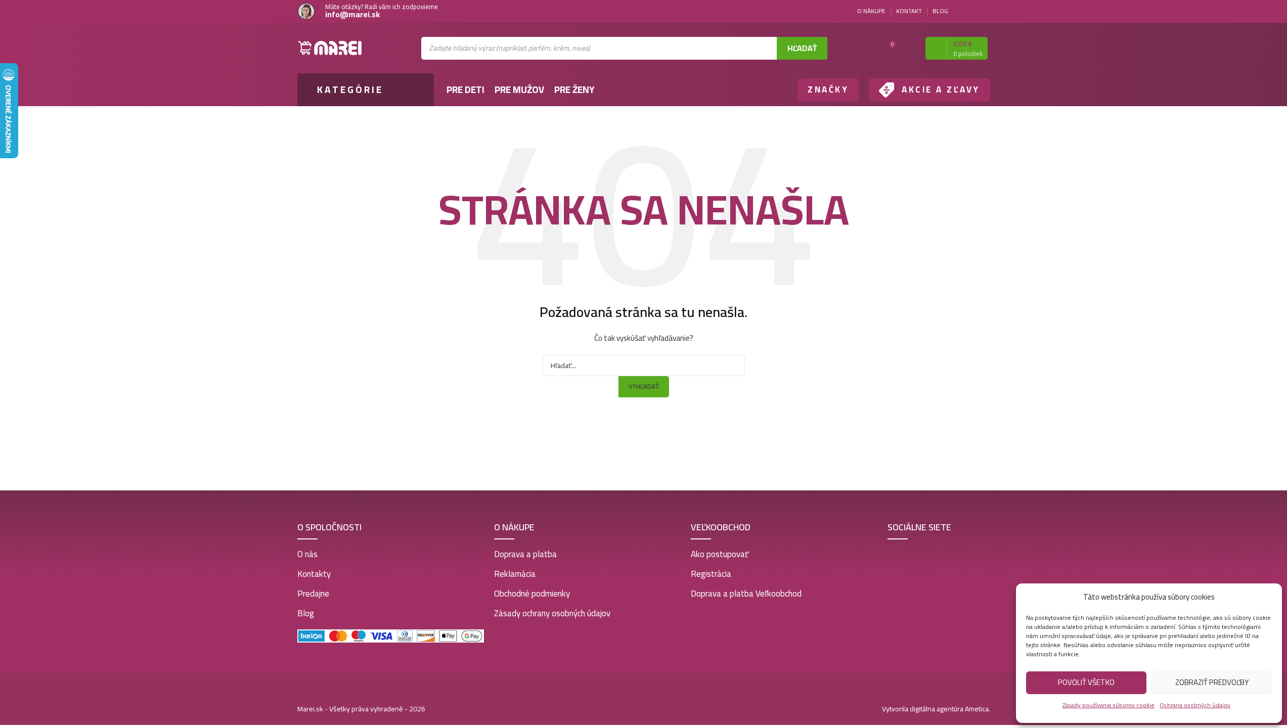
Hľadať (802, 48)
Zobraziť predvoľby (1212, 682)
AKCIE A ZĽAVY (941, 89)
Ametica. (977, 708)
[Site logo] (330, 47)
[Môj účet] (909, 48)
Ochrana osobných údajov (1195, 705)
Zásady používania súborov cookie (1108, 705)
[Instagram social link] (984, 11)
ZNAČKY (828, 89)
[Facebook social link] (972, 11)
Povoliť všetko (1086, 682)
